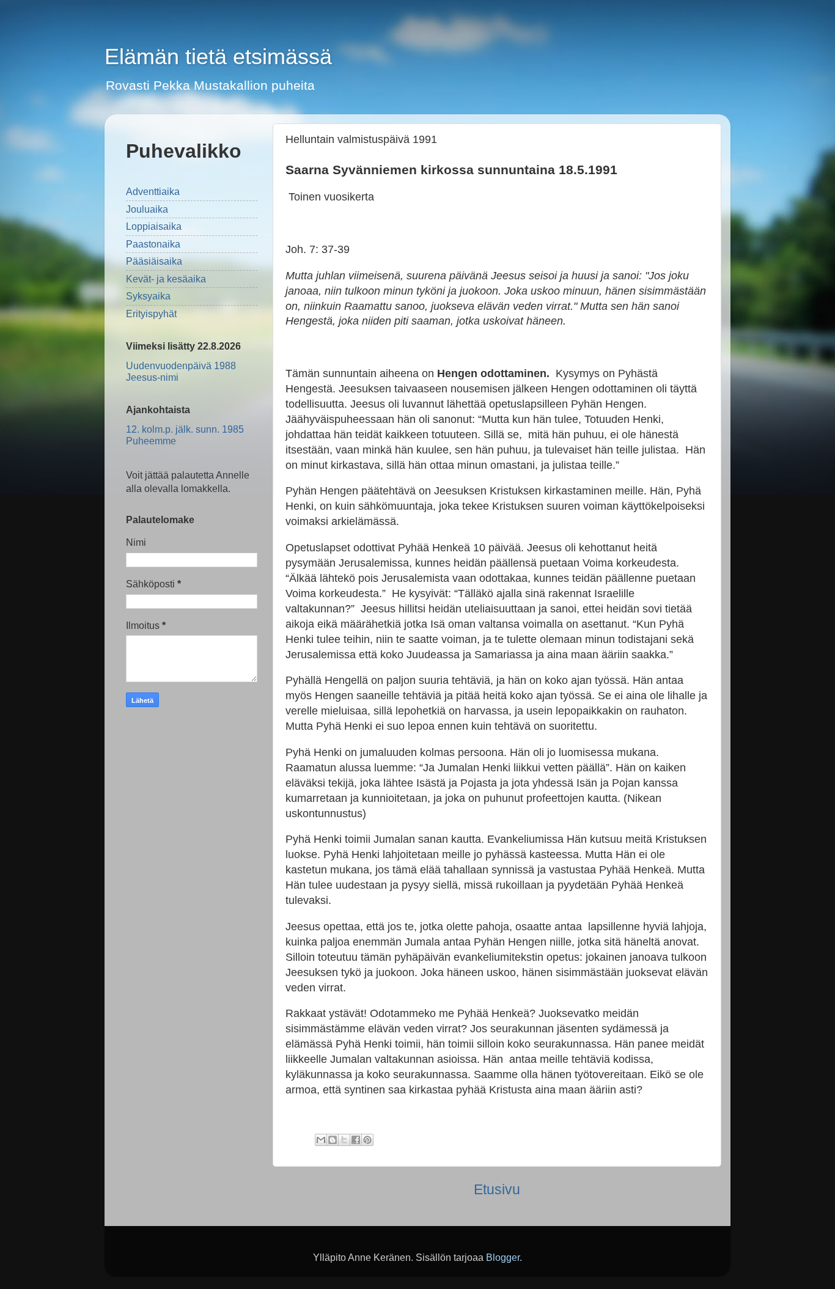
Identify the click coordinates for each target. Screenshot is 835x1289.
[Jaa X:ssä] (344, 1140)
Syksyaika (148, 295)
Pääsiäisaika (154, 260)
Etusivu (497, 1189)
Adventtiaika (153, 191)
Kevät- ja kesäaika (166, 278)
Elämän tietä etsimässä (218, 56)
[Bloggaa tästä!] (332, 1140)
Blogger (503, 1257)
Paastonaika (153, 243)
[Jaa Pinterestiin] (367, 1140)
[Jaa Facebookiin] (356, 1140)
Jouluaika (147, 209)
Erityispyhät (151, 313)
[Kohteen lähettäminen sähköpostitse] (321, 1140)
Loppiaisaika (154, 226)
